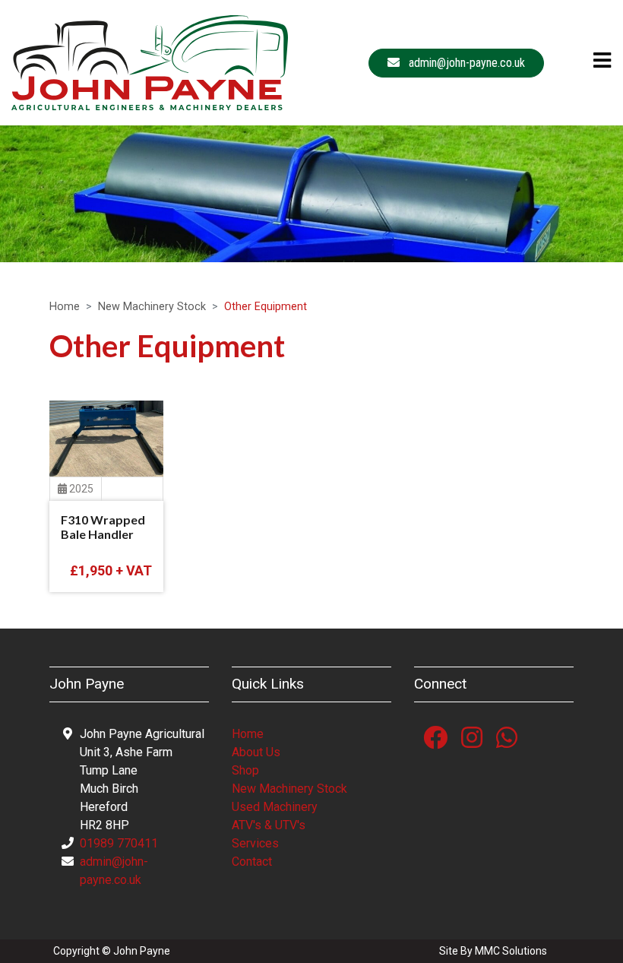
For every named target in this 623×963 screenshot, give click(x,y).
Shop (245, 770)
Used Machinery (275, 807)
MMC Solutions (511, 951)
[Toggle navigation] (597, 60)
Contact (252, 861)
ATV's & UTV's (268, 825)
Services (255, 843)
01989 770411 (119, 843)
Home (64, 306)
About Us (256, 752)
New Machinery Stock (152, 306)
